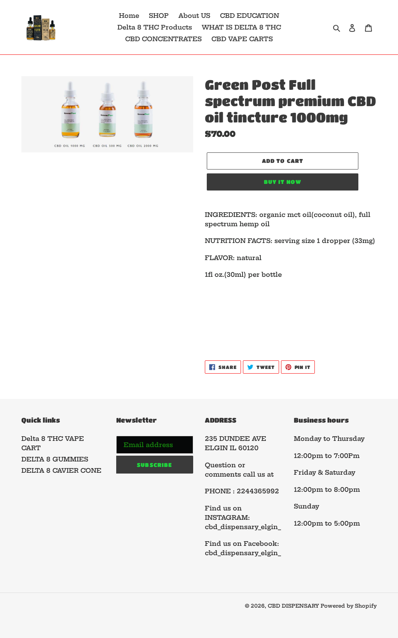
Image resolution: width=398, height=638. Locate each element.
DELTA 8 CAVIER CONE (61, 470)
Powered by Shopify (349, 606)
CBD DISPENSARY (294, 606)
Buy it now (282, 181)
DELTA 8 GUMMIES (54, 459)
